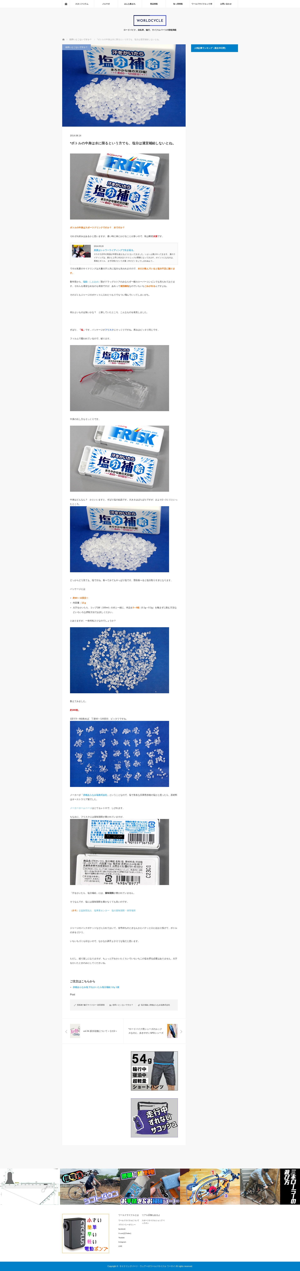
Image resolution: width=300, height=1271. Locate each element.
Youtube (121, 1238)
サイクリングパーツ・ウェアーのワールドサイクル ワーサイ (147, 1266)
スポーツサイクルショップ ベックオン (153, 1221)
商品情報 (154, 4)
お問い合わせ (226, 4)
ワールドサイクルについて (128, 1220)
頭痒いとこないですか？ (76, 47)
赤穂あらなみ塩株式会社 (159, 1005)
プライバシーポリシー (127, 1225)
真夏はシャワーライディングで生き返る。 (114, 250)
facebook (121, 1229)
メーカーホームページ (81, 808)
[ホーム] (66, 4)
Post (72, 994)
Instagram (122, 1242)
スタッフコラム (81, 4)
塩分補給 (144, 1005)
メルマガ (106, 4)
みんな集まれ (129, 4)
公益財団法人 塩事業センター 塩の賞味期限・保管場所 (107, 910)
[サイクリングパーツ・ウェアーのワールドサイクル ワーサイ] (150, 25)
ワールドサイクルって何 (202, 4)
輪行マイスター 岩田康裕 (94, 1005)
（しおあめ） (92, 281)
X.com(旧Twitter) (124, 1233)
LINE (120, 1246)
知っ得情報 (178, 4)
